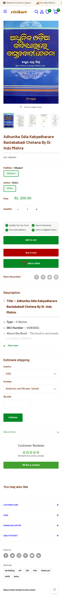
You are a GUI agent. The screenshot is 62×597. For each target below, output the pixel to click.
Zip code (7, 397)
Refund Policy (9, 432)
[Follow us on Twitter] (12, 555)
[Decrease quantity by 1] (18, 209)
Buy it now (31, 253)
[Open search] (36, 12)
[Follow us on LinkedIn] (38, 555)
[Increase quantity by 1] (36, 209)
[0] (47, 13)
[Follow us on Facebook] (5, 555)
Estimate (13, 417)
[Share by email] (56, 277)
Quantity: (7, 209)
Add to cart (31, 240)
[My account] (42, 12)
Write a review (31, 465)
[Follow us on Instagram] (19, 555)
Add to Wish (33, 263)
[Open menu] (5, 11)
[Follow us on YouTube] (32, 555)
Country (7, 367)
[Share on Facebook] (36, 277)
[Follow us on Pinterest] (25, 555)
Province (7, 382)
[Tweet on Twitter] (49, 277)
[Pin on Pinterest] (43, 277)
